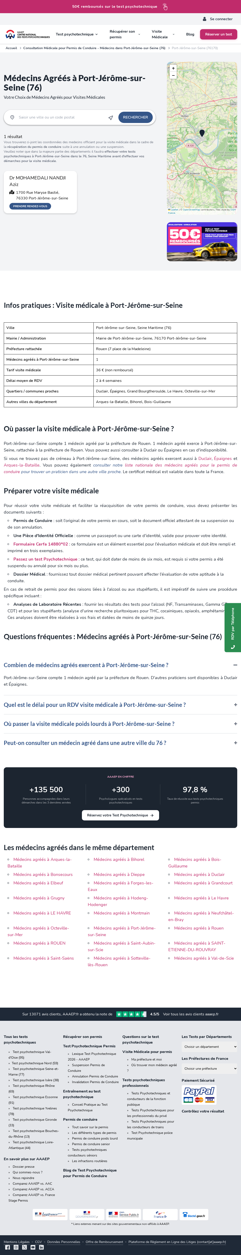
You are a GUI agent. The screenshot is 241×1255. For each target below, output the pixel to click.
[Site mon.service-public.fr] (123, 1214)
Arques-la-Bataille (22, 465)
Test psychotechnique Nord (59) (35, 1063)
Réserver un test (218, 34)
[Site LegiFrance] (50, 1214)
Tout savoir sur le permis (90, 1127)
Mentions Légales (17, 1242)
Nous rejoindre (23, 1178)
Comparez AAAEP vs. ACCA (33, 1189)
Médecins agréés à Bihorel (119, 859)
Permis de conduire (80, 1119)
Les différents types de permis (94, 1133)
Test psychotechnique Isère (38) (36, 1080)
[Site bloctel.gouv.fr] (194, 1214)
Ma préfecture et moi (146, 1059)
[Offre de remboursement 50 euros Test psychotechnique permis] (202, 241)
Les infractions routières (89, 1161)
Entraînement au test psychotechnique (81, 1094)
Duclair (205, 458)
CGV (38, 1242)
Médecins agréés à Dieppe (119, 874)
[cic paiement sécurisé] (209, 1095)
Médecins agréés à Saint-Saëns (43, 958)
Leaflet (174, 209)
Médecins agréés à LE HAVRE (42, 913)
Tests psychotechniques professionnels (143, 1082)
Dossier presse (23, 1166)
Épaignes (223, 458)
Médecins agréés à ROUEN (39, 943)
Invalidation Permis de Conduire (95, 1082)
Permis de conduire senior (91, 1144)
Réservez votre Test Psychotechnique (117, 815)
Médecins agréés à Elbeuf (38, 883)
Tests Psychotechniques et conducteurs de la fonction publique (148, 1099)
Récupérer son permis (82, 1036)
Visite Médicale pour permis (147, 1051)
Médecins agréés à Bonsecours (43, 874)
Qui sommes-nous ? (27, 1172)
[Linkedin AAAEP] (41, 1248)
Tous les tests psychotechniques (20, 1039)
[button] (202, 133)
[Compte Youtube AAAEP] (33, 1248)
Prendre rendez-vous (30, 206)
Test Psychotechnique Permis (89, 1046)
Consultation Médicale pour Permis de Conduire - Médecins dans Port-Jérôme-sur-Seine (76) (94, 48)
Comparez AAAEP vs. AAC (32, 1183)
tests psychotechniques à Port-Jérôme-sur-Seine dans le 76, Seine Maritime (70, 153)
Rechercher (135, 117)
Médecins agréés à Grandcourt (203, 883)
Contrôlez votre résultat (203, 1111)
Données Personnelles (63, 1242)
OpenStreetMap (191, 209)
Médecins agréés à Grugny (38, 898)
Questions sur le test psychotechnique (140, 1039)
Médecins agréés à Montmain (122, 913)
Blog (190, 34)
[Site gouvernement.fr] (86, 1214)
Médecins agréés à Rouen (199, 928)
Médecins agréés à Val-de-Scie (204, 958)
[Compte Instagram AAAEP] (16, 1248)
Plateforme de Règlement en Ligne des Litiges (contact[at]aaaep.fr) (177, 1242)
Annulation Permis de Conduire (95, 1076)
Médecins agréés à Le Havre (201, 898)
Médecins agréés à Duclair (199, 874)
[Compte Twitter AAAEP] (24, 1248)
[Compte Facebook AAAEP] (7, 1248)
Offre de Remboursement (104, 1242)
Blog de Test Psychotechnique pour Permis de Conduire (90, 1173)
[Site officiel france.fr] (160, 1214)
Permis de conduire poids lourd (95, 1138)
